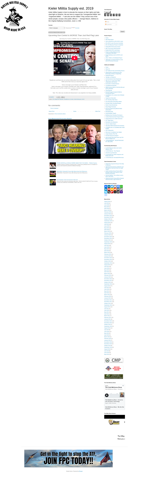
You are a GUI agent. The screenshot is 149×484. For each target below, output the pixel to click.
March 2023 (107, 273)
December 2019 (108, 342)
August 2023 (107, 264)
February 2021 (107, 317)
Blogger (81, 471)
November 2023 (108, 259)
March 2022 (107, 294)
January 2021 (107, 319)
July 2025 (106, 224)
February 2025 (107, 233)
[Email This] (57, 97)
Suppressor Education (111, 98)
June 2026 (106, 205)
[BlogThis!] (59, 97)
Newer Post (51, 111)
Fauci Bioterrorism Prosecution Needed (60, 118)
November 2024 (108, 238)
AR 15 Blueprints (109, 130)
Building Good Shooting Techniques (114, 115)
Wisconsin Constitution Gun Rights (114, 132)
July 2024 (106, 245)
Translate (77, 28)
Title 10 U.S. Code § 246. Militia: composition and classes (113, 81)
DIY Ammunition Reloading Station (114, 101)
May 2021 (106, 312)
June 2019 (106, 352)
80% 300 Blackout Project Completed (114, 45)
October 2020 (107, 324)
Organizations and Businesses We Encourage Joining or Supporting (114, 73)
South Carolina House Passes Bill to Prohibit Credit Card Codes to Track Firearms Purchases (114, 172)
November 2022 (108, 280)
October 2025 (107, 219)
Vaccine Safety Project (111, 124)
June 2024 (106, 247)
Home (74, 111)
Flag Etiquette (109, 90)
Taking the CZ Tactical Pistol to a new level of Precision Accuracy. (114, 60)
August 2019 (107, 349)
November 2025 (108, 217)
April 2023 (106, 271)
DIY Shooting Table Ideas (111, 99)
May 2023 (106, 270)
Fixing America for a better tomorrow (114, 118)
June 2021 (106, 310)
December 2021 (108, 300)
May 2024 (106, 248)
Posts (107, 21)
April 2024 (106, 250)
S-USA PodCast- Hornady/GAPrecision (115, 157)
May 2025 (106, 227)
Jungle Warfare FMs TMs (111, 134)
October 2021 (107, 303)
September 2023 (108, 263)
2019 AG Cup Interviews (111, 152)
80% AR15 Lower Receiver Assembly (114, 43)
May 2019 (106, 354)
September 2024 (108, 242)
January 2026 (107, 213)
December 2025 (108, 215)
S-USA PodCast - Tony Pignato (113, 151)
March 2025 (107, 231)
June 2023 (106, 268)
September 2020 (108, 326)
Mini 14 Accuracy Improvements (113, 48)
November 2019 (108, 343)
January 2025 (107, 234)
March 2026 (107, 210)
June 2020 (106, 331)
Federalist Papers (110, 75)
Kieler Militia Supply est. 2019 (70, 8)
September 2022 (108, 284)
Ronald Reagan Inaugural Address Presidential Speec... (114, 92)
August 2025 (107, 222)
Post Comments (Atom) (60, 113)
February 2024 (107, 254)
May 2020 (106, 333)
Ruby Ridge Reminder (111, 106)
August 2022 (107, 285)
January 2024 (107, 256)
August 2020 (107, 328)
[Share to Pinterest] (64, 97)
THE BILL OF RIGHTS (111, 77)
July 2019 (106, 350)
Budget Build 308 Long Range (113, 50)
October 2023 (107, 261)
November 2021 (108, 301)
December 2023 (108, 257)
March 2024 (107, 252)
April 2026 (106, 208)
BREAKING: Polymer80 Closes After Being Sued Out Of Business (72, 171)
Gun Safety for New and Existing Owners (115, 70)
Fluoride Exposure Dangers (112, 135)
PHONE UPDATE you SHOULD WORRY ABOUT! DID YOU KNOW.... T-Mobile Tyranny (77, 163)
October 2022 (107, 282)
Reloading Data (109, 111)
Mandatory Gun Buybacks (112, 122)
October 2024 (107, 240)
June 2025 (106, 226)
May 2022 (106, 291)
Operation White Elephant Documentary (115, 125)
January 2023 (107, 277)
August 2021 (107, 306)
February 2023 (107, 275)
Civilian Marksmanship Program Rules (115, 116)
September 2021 (108, 305)
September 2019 (108, 347)
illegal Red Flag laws (59, 99)
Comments (109, 24)
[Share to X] (60, 97)
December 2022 (108, 278)
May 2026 (106, 206)
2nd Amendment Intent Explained (113, 79)
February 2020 (107, 338)
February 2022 (107, 296)
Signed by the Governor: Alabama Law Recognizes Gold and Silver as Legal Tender (115, 168)
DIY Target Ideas (109, 120)
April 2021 (106, 314)
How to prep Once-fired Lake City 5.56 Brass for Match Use (114, 138)
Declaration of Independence (112, 83)
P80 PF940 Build (109, 39)
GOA (53, 99)
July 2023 (106, 266)
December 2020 (108, 321)
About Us (108, 69)
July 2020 (106, 329)
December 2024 (108, 236)
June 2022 (106, 289)
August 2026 (107, 201)
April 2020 (106, 335)
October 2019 (107, 345)
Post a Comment (54, 108)
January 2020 (107, 340)
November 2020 (108, 322)
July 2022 (106, 287)
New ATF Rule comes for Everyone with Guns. (67, 179)
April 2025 (106, 229)
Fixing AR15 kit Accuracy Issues (113, 46)
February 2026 (107, 212)
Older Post (97, 111)
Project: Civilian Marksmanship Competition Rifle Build (113, 52)
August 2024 (107, 243)
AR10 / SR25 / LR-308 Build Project (114, 58)
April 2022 (106, 292)
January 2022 (107, 298)
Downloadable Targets (111, 113)
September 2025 (108, 220)
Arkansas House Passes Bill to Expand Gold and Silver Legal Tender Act (115, 179)
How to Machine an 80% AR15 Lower (114, 41)
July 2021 (106, 308)
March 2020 (107, 336)
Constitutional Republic (111, 85)
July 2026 (106, 203)
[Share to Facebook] (62, 97)
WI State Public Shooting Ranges (113, 103)
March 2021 (107, 315)
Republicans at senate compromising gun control (74, 99)
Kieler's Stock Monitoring (111, 105)
